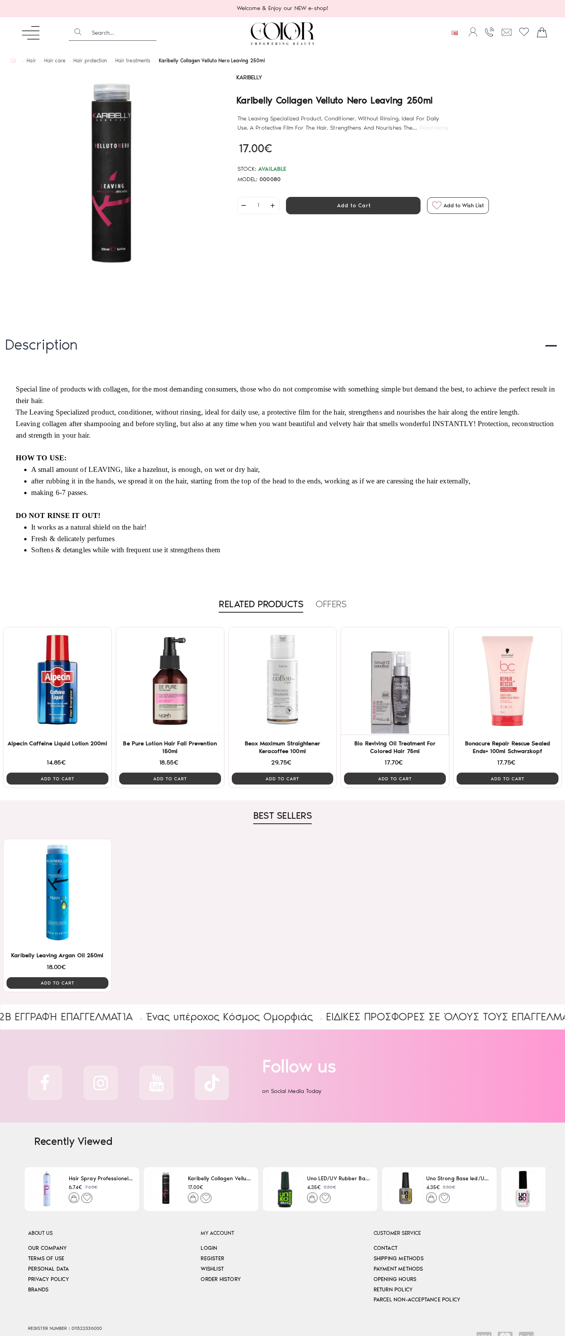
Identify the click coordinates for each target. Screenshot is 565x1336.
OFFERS (331, 604)
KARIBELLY (249, 77)
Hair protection (90, 60)
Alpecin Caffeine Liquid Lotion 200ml (57, 743)
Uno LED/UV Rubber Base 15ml (339, 1178)
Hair (31, 60)
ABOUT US (40, 1233)
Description (41, 344)
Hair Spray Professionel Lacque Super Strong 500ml (101, 1178)
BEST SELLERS (282, 815)
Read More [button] (434, 127)
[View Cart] (542, 32)
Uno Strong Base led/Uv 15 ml (458, 1178)
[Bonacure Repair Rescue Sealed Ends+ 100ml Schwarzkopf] (508, 681)
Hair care (54, 60)
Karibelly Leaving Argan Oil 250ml (57, 955)
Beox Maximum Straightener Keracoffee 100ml (282, 747)
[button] (353, 205)
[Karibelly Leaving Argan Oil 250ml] (57, 893)
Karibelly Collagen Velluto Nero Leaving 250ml (220, 1178)
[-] (244, 205)
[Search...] (78, 32)
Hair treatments (133, 60)
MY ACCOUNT (217, 1233)
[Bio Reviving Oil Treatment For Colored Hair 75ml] (395, 681)
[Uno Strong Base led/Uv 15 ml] (404, 1189)
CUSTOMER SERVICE (397, 1233)
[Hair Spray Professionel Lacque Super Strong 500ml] (47, 1189)
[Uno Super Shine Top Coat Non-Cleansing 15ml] (523, 1189)
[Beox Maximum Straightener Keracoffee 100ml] (283, 681)
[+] (272, 205)
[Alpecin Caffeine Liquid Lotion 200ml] (57, 681)
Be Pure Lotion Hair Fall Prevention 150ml (170, 747)
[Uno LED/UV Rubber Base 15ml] (285, 1189)
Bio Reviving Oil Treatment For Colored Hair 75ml (394, 747)
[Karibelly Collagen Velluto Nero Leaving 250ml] (166, 1189)
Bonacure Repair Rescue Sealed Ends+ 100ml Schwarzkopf (507, 747)
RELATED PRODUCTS (261, 604)
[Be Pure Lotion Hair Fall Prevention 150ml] (170, 681)
